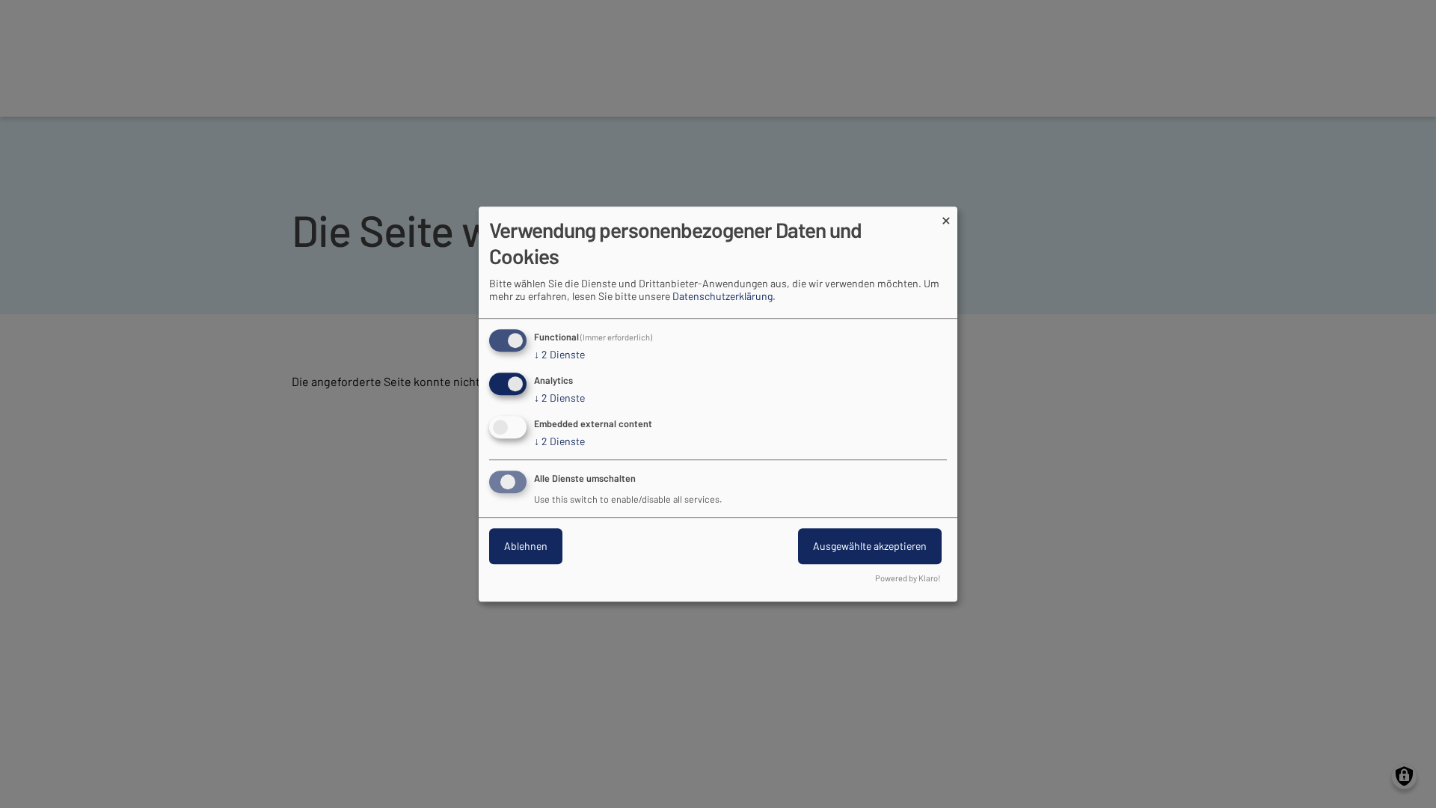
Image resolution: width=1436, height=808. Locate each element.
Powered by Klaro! (908, 578)
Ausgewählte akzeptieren (870, 545)
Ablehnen (525, 545)
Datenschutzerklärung (722, 296)
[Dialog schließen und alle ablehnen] (946, 215)
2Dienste (559, 355)
